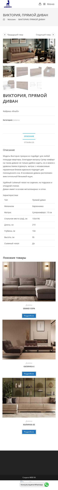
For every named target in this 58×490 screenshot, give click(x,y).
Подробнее (29, 316)
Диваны (16, 120)
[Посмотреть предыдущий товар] (5, 35)
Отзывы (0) (29, 142)
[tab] (29, 136)
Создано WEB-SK (29, 477)
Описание (29, 136)
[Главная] (4, 19)
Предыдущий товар (15, 35)
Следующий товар (43, 35)
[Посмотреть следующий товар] (53, 35)
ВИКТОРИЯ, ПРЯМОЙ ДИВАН (31, 19)
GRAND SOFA (29, 308)
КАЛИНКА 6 (29, 366)
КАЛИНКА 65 (29, 424)
